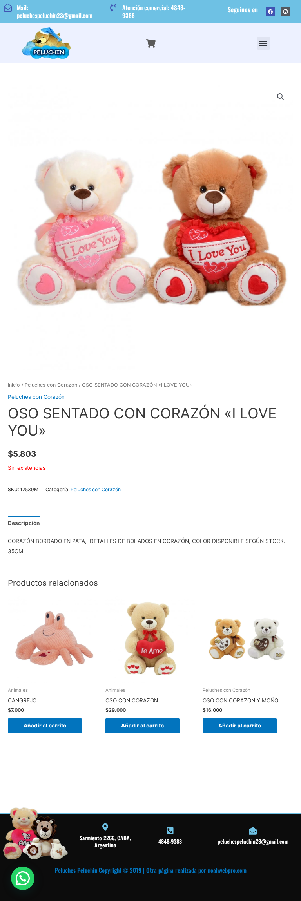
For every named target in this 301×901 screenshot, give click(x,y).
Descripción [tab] (24, 523)
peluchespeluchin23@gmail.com (253, 841)
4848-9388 (170, 841)
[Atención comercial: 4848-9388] (113, 8)
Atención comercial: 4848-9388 (153, 11)
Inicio (14, 385)
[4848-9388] (170, 831)
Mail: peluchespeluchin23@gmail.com (54, 11)
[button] (263, 43)
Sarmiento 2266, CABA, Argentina (105, 841)
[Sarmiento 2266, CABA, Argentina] (105, 827)
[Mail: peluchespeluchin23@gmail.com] (8, 8)
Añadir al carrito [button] (45, 725)
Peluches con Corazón (51, 385)
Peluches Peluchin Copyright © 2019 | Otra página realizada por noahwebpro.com (151, 870)
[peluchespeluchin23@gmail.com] (253, 831)
